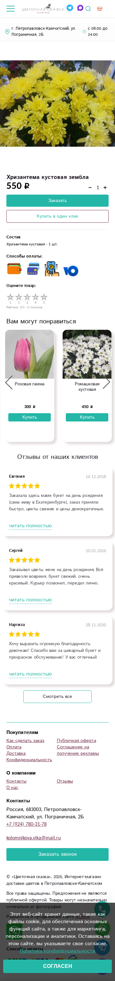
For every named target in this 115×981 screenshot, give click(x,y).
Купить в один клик (57, 216)
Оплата (13, 747)
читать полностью (30, 525)
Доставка (16, 753)
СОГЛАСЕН (57, 966)
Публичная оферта (76, 741)
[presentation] (9, 382)
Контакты (16, 781)
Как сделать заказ (25, 741)
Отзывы (65, 781)
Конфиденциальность (29, 760)
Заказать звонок (57, 854)
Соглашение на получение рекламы (78, 750)
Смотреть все (57, 696)
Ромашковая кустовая (87, 387)
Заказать (57, 200)
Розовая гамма (29, 384)
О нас (12, 787)
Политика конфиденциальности (57, 951)
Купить (29, 417)
